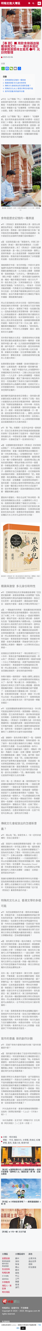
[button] (33, 3)
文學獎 (26, 1140)
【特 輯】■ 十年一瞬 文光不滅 (13, 1232)
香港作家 (25, 1143)
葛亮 (10, 1143)
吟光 (11, 1140)
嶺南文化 (18, 1140)
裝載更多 (21, 1245)
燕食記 (32, 1140)
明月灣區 (13, 1137)
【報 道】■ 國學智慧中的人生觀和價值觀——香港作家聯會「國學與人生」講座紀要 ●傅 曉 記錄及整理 (21, 1172)
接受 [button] (23, 1328)
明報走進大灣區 (10, 3)
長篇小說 (16, 1143)
